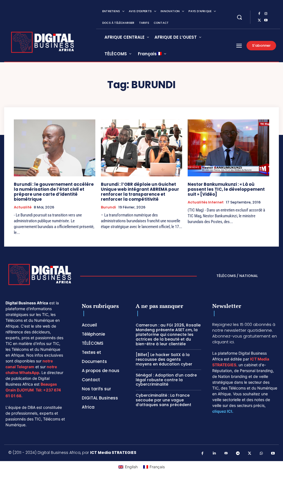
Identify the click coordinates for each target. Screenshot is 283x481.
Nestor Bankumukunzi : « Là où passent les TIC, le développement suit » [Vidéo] (226, 189)
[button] (239, 17)
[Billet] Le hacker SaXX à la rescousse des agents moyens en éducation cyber (164, 359)
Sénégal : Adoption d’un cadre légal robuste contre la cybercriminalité (166, 379)
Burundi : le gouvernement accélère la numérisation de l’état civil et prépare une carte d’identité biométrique (54, 191)
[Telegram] (237, 453)
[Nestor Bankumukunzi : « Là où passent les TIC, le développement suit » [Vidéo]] (228, 147)
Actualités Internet (206, 202)
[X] (259, 20)
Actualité (23, 207)
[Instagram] (266, 14)
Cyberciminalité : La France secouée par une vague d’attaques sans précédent (164, 400)
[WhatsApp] (261, 453)
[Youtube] (266, 20)
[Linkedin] (214, 453)
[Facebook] (259, 14)
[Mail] (226, 453)
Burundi (108, 207)
